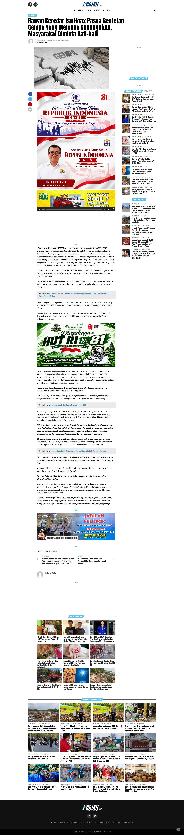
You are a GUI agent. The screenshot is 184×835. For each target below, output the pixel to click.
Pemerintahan (79, 10)
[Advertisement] (76, 226)
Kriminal (97, 10)
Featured (53, 551)
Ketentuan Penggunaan (102, 822)
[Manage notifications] (178, 829)
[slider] (74, 209)
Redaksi (53, 822)
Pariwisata (106, 10)
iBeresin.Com (85, 832)
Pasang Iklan (88, 822)
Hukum (89, 10)
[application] (76, 200)
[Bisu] (109, 209)
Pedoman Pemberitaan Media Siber (70, 822)
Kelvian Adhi (42, 42)
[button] (76, 201)
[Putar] (39, 209)
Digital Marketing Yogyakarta (123, 822)
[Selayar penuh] (113, 209)
